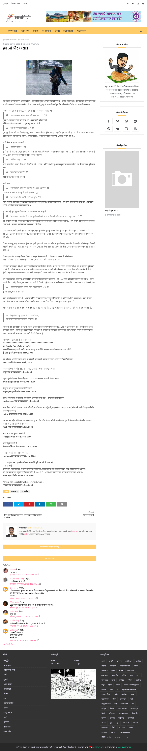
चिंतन (6, 693)
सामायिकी (7, 726)
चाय (131, 675)
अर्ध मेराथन (128, 661)
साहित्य (103, 723)
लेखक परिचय (15, 3)
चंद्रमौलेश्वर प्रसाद (17, 578)
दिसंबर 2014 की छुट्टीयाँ (131, 685)
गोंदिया (124, 675)
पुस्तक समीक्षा (8, 703)
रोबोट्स (103, 708)
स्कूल (117, 723)
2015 (103, 661)
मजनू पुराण (123, 699)
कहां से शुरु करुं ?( (111, 210)
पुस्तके (116, 694)
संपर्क (25, 3)
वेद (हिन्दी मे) (46, 30)
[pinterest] (142, 3)
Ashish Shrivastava (31, 44)
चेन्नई (113, 680)
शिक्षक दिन (135, 713)
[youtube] (135, 129)
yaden (126, 737)
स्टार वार (135, 723)
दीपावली (104, 689)
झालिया (138, 680)
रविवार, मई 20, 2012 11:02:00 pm (23, 598)
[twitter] (133, 3)
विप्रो (103, 713)
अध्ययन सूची (12, 30)
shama (13, 569)
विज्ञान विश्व (25, 30)
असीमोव (138, 661)
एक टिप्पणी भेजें (8, 644)
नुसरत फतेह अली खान (129, 689)
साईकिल (121, 718)
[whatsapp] (126, 121)
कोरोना (121, 670)
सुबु (111, 723)
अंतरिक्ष (35, 30)
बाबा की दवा (105, 699)
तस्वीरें (57, 30)
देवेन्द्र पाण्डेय (15, 602)
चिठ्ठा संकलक (68, 30)
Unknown (14, 630)
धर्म (5, 698)
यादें (5, 717)
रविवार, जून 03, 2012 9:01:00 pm (23, 607)
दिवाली (118, 685)
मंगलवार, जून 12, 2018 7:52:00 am (23, 626)
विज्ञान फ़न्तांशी (122, 708)
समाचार (112, 718)
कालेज (6, 674)
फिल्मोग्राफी (81, 30)
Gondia (114, 732)
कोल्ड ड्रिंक (130, 670)
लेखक (112, 708)
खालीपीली (7, 689)
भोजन (114, 699)
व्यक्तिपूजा (112, 713)
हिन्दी (113, 727)
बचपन (6, 707)
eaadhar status (124, 747)
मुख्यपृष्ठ (5, 40)
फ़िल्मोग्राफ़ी (55, 664)
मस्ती (131, 699)
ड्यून (103, 685)
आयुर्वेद (103, 666)
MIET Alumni (125, 732)
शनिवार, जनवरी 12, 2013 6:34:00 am (24, 616)
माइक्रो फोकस (106, 704)
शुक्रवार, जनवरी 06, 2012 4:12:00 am (24, 584)
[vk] (117, 129)
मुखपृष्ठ (5, 3)
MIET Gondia (106, 737)
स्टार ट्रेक (126, 723)
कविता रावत (14, 611)
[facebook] (127, 3)
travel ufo (14, 588)
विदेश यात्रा (134, 708)
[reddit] (135, 121)
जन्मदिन (121, 680)
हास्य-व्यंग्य (12, 40)
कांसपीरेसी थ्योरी (9, 670)
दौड (111, 689)
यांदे (115, 704)
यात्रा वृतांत (8, 712)
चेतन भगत (104, 680)
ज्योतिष (130, 680)
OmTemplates (98, 747)
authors (122, 727)
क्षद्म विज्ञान (8, 684)
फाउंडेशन (124, 694)
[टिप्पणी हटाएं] (39, 574)
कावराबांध (104, 670)
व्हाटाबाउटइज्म (123, 713)
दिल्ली (110, 685)
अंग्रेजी (111, 661)
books (131, 727)
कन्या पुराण (14, 491)
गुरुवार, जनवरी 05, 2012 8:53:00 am (24, 574)
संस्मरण (6, 722)
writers (117, 737)
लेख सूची (77, 664)
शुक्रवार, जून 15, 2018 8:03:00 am (23, 640)
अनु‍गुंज (6, 660)
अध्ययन (76, 660)
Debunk (104, 732)
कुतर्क (6, 679)
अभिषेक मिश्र (15, 620)
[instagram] (138, 3)
